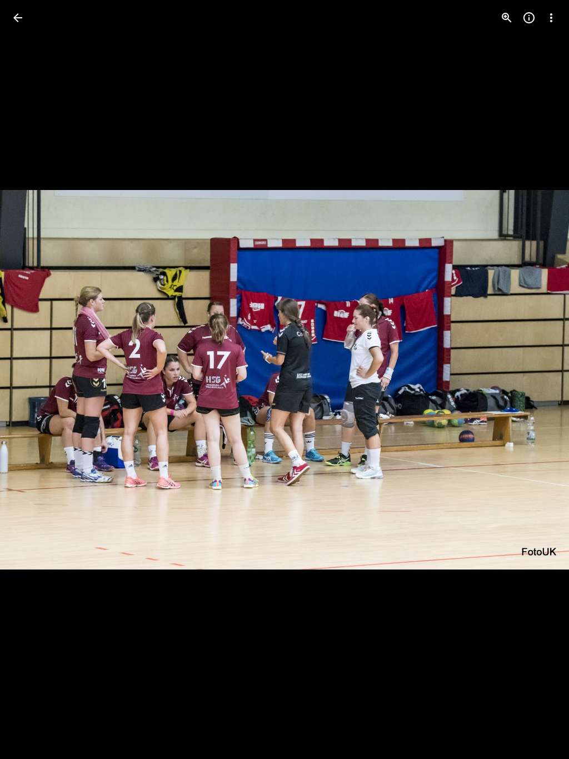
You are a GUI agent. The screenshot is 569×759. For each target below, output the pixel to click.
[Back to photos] (17, 17)
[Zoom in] (507, 18)
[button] (31, 379)
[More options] (551, 18)
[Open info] (529, 18)
